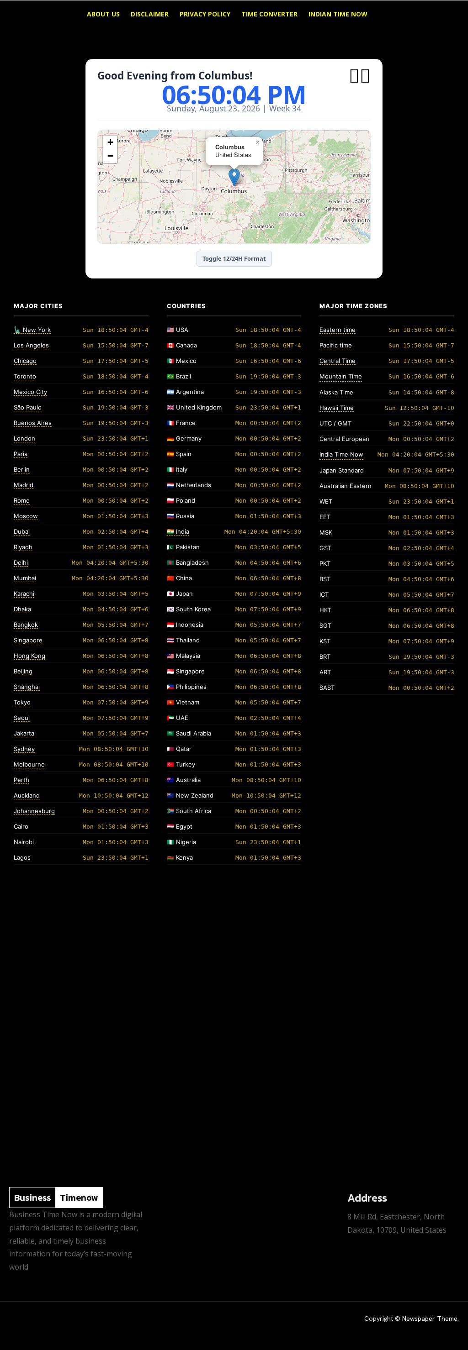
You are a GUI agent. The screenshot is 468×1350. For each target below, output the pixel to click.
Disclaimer (150, 14)
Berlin (22, 469)
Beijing (23, 671)
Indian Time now (337, 14)
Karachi (24, 593)
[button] (447, 15)
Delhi (21, 562)
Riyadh (23, 547)
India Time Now (341, 454)
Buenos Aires (33, 422)
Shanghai (27, 686)
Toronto (25, 376)
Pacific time (335, 345)
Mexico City (30, 391)
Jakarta (24, 733)
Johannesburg (34, 810)
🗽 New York (32, 329)
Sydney (24, 748)
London (24, 438)
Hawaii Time (336, 407)
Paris (20, 453)
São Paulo (28, 407)
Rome (22, 500)
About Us (103, 14)
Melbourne (29, 764)
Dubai (22, 531)
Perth (21, 779)
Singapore (28, 640)
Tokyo (22, 702)
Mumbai (25, 578)
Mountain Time (340, 376)
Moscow (26, 516)
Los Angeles (31, 345)
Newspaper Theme (429, 1318)
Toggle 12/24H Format (234, 258)
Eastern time (337, 329)
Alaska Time (336, 392)
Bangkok (26, 624)
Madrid (23, 485)
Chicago (25, 360)
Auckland (27, 795)
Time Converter (269, 14)
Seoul (22, 717)
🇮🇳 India (178, 531)
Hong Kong (29, 655)
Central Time (337, 360)
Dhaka (22, 609)
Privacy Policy (205, 14)
